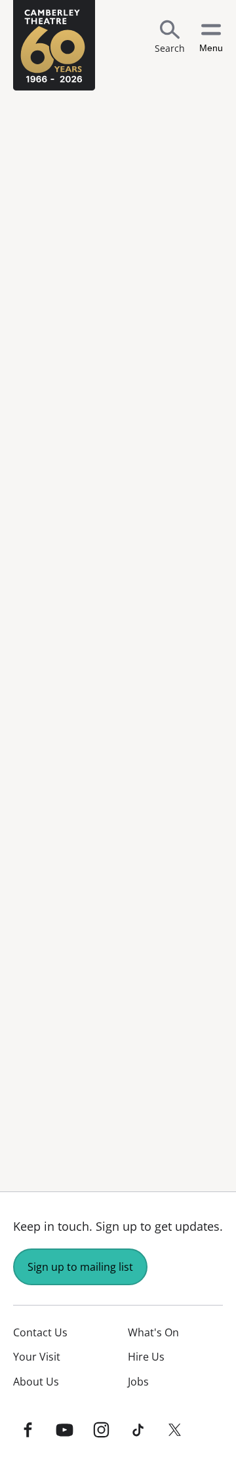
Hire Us (146, 1356)
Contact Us (40, 1332)
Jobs (138, 1381)
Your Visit (36, 1356)
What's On (153, 1332)
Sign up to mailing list (80, 1267)
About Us (36, 1381)
